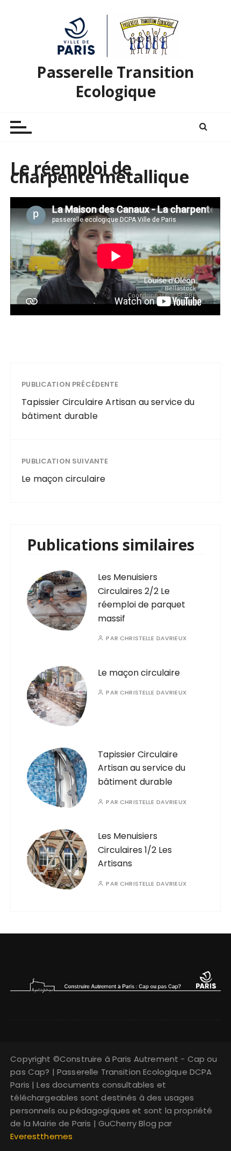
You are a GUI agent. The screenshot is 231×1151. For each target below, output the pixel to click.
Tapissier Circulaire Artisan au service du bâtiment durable (107, 409)
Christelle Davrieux (153, 638)
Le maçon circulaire (63, 479)
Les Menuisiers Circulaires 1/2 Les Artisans (135, 850)
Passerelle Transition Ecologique (115, 82)
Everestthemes (41, 1136)
